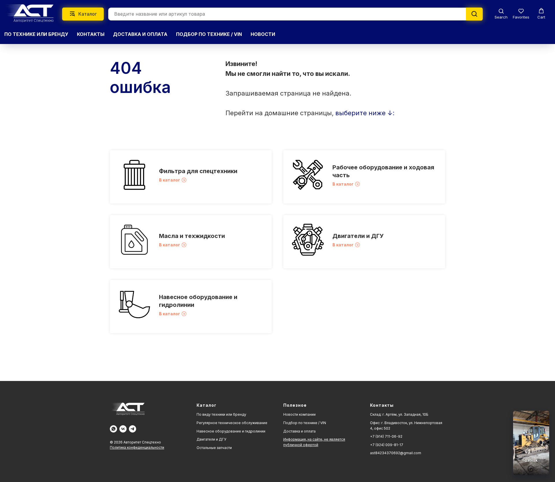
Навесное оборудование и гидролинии (231, 431)
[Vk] (123, 428)
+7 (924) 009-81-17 (386, 445)
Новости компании (299, 414)
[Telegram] (132, 428)
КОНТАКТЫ (90, 34)
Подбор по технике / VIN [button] (209, 34)
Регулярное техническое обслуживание (232, 423)
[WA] (113, 428)
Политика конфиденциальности (137, 447)
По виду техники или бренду (221, 414)
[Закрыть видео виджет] (548, 412)
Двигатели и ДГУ (358, 235)
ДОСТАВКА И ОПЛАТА (140, 34)
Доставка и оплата (299, 431)
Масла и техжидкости (192, 235)
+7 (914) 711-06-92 (386, 436)
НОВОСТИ (263, 34)
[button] (501, 13)
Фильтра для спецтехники (198, 171)
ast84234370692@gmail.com (395, 453)
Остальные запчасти (214, 448)
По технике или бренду (36, 34)
